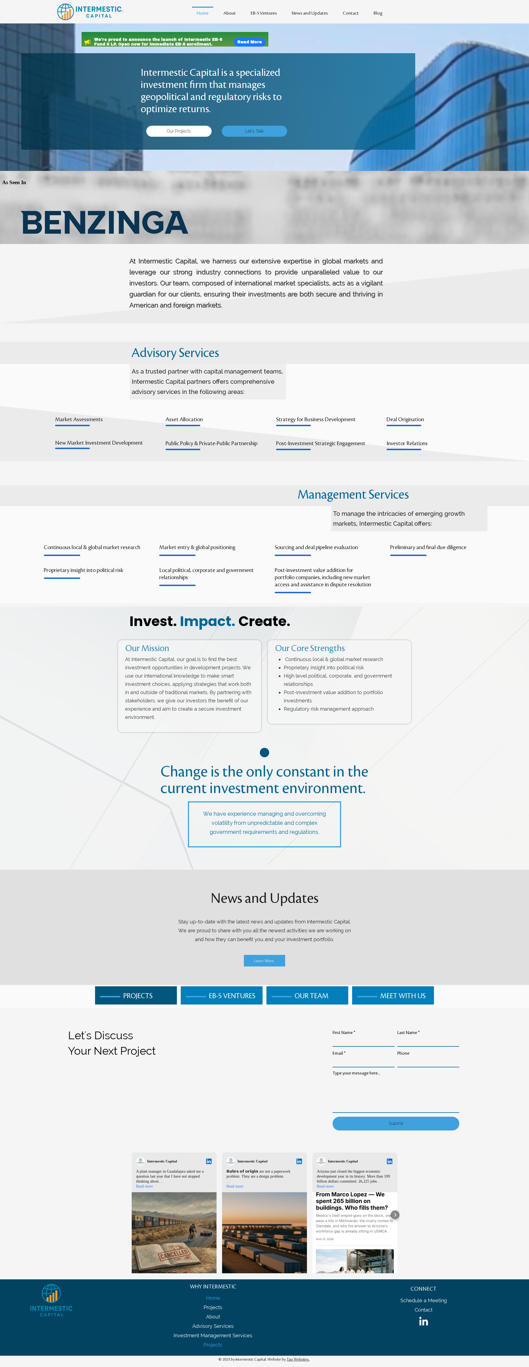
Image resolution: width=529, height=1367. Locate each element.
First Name (343, 1032)
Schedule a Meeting (423, 1300)
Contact (424, 1310)
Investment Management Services (213, 1335)
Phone (403, 1053)
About (213, 1317)
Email (338, 1053)
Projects (213, 1307)
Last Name (407, 1032)
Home (213, 1298)
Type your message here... (356, 1073)
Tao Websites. (298, 1359)
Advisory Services (213, 1326)
